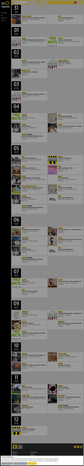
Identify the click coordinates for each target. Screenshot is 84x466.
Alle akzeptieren (32, 463)
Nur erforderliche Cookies (20, 463)
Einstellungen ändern (7, 463)
